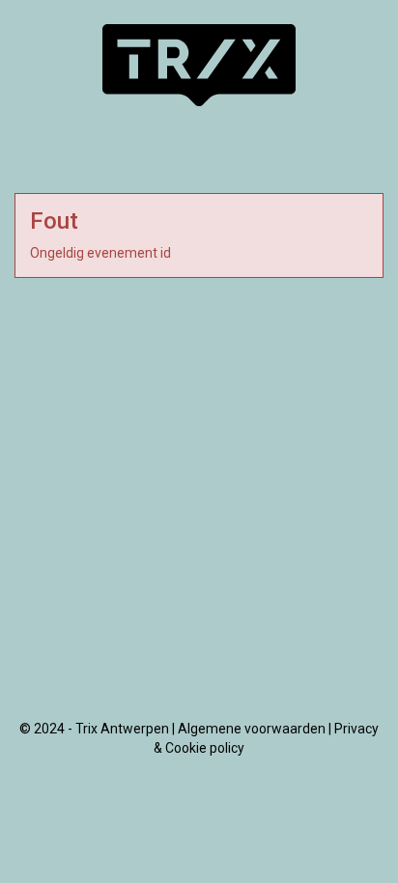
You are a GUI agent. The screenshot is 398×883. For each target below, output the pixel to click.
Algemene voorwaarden (252, 728)
